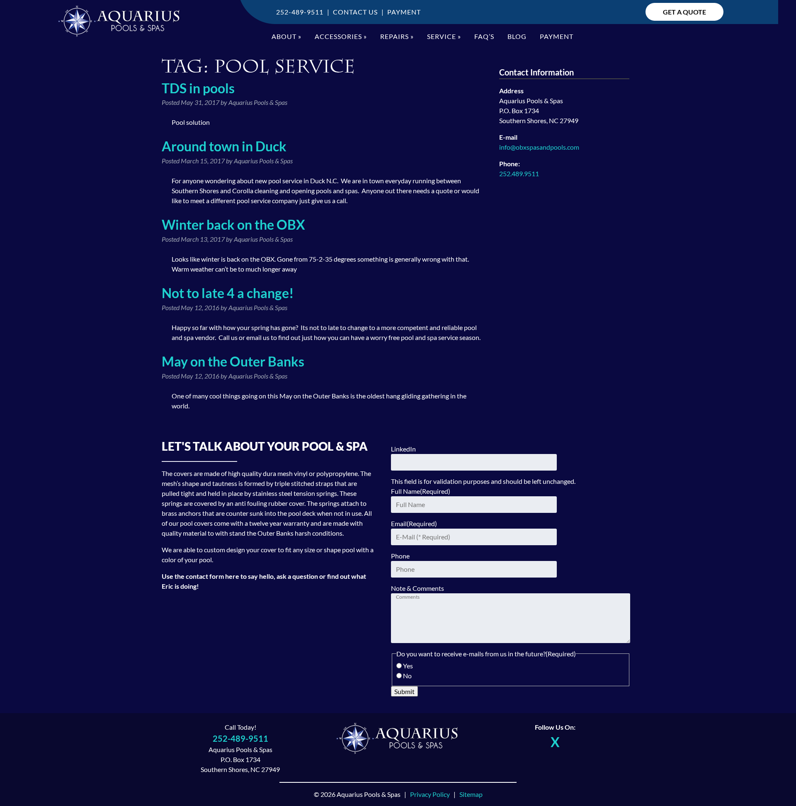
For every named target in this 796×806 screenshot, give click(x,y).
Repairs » (397, 36)
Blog (517, 36)
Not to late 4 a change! (228, 293)
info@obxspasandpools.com (539, 147)
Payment (404, 12)
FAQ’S (484, 36)
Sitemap (471, 794)
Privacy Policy (430, 794)
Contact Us (355, 12)
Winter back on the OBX (233, 224)
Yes (408, 666)
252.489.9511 (519, 173)
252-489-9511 (299, 12)
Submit (404, 691)
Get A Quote (684, 12)
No (407, 676)
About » (286, 36)
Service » (444, 36)
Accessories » (341, 36)
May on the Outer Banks (233, 361)
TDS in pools (198, 88)
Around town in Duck (224, 146)
